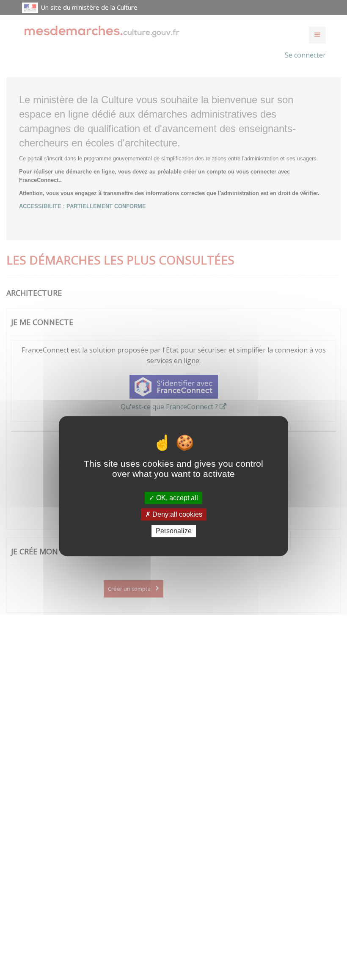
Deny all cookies (176, 514)
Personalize (174, 530)
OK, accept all (176, 497)
